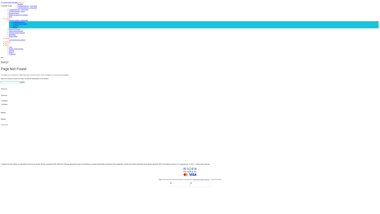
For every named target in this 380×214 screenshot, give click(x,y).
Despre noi (20, 2)
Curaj (10, 47)
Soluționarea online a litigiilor (201, 179)
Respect (11, 52)
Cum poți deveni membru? (17, 40)
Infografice (12, 34)
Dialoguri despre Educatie (17, 33)
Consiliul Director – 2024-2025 (27, 8)
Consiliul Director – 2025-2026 (27, 6)
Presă (10, 17)
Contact (7, 43)
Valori (6, 45)
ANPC (160, 179)
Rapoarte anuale (14, 13)
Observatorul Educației (16, 31)
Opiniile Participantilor (20, 24)
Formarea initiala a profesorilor (18, 20)
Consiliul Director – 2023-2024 (18, 9)
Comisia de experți (19, 22)
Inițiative (7, 18)
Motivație (16, 25)
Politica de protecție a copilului (18, 15)
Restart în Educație (14, 29)
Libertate (11, 50)
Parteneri (8, 42)
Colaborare (12, 54)
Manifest (20, 4)
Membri (7, 38)
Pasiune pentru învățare (16, 49)
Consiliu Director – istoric (17, 11)
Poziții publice (13, 36)
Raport (15, 27)
